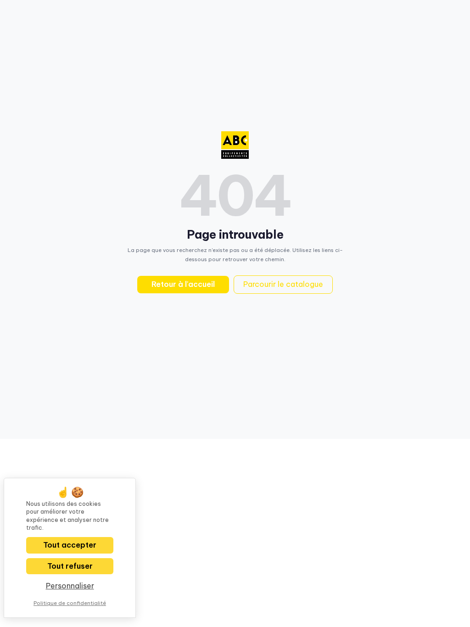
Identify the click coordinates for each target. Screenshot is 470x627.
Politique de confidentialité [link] (70, 603)
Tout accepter (69, 544)
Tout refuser (70, 566)
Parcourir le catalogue (283, 284)
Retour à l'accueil (183, 284)
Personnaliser (70, 585)
